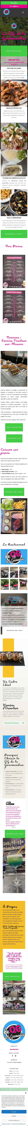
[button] (25, 1093)
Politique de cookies (6, 1124)
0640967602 (14, 1049)
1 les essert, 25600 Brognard (14, 1062)
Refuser (14, 1116)
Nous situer (14, 3)
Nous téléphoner (14, 6)
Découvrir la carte (14, 234)
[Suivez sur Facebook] (12, 1056)
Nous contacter (14, 51)
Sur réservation (13, 967)
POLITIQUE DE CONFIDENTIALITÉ (18, 1124)
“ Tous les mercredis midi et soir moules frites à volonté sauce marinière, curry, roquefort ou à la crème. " (14, 957)
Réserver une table (14, 492)
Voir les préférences (14, 1120)
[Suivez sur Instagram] (15, 1056)
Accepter (14, 1112)
